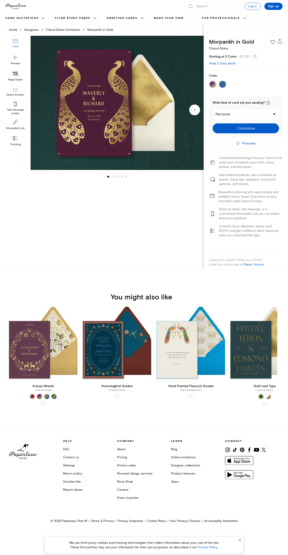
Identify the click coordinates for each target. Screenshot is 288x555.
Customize (246, 128)
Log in (252, 6)
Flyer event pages (72, 18)
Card (15, 46)
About (121, 449)
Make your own (169, 18)
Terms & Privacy (102, 521)
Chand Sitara (218, 48)
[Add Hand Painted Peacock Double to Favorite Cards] (191, 396)
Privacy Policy (207, 547)
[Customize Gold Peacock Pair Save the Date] (117, 103)
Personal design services (135, 473)
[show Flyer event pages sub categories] (95, 18)
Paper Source (254, 264)
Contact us (71, 457)
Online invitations (183, 457)
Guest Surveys (15, 95)
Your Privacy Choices (185, 521)
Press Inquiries (127, 498)
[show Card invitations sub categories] (43, 18)
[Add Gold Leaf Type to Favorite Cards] (264, 403)
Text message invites (15, 111)
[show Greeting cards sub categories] (142, 18)
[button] (268, 102)
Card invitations (22, 18)
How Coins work (222, 63)
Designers (31, 30)
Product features (183, 473)
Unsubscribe (72, 482)
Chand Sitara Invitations (63, 30)
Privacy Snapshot (130, 521)
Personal (223, 114)
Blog (174, 449)
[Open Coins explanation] (255, 56)
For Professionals (221, 18)
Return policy (72, 473)
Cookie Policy (156, 521)
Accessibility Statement (221, 521)
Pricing (122, 457)
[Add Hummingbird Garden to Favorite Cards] (117, 396)
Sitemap (69, 465)
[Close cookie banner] (240, 540)
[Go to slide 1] (108, 177)
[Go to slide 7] (126, 177)
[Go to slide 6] (123, 177)
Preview (15, 63)
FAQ (66, 449)
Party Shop (125, 482)
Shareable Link (15, 128)
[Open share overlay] (280, 41)
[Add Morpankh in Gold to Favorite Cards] (272, 42)
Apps (175, 482)
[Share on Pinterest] (242, 450)
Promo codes (126, 465)
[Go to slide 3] (112, 177)
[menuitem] (25, 18)
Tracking (15, 144)
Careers (122, 490)
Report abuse (73, 490)
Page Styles (15, 79)
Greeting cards (122, 18)
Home (13, 30)
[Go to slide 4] (115, 177)
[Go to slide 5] (119, 177)
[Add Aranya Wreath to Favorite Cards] (43, 403)
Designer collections (185, 465)
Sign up (273, 6)
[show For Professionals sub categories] (244, 18)
